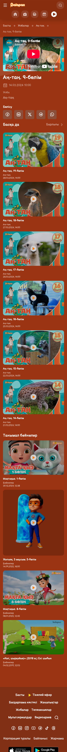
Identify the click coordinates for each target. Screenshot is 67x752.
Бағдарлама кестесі (23, 702)
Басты (7, 25)
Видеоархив (43, 717)
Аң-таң (40, 25)
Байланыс (41, 738)
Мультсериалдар (20, 717)
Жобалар (23, 25)
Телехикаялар (41, 710)
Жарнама (57, 738)
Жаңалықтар (49, 702)
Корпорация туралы (17, 738)
